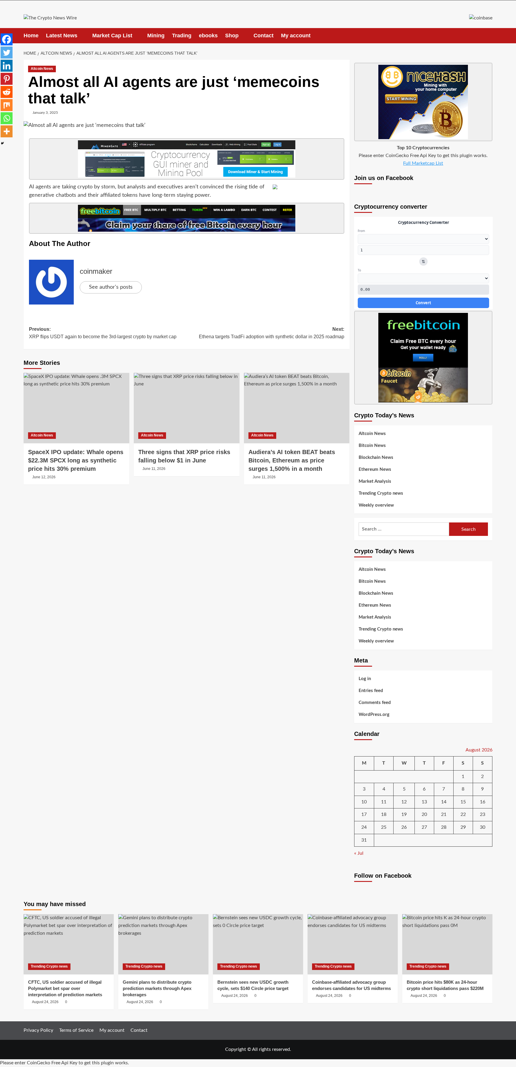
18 (383, 814)
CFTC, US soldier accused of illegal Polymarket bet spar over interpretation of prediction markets (65, 988)
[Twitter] (7, 53)
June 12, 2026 (44, 477)
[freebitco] (186, 218)
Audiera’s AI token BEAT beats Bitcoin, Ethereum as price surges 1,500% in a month (291, 460)
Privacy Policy (38, 1030)
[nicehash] (423, 101)
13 (424, 802)
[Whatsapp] (7, 118)
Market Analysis (375, 481)
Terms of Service (76, 1030)
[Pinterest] (7, 79)
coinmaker (96, 271)
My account (296, 36)
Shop (232, 36)
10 (364, 802)
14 (443, 802)
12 (404, 802)
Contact (264, 36)
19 (404, 814)
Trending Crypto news (381, 493)
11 (383, 802)
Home (31, 36)
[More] (7, 131)
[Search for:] (404, 529)
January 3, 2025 (45, 112)
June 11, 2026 (153, 469)
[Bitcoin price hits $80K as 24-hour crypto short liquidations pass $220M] (447, 944)
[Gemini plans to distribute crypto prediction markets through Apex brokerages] (163, 944)
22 (463, 814)
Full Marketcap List (423, 163)
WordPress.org (374, 714)
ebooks (208, 36)
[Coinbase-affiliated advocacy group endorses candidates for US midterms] (353, 944)
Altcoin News (42, 69)
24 (364, 827)
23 (482, 814)
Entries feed (371, 690)
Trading (181, 36)
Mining (156, 36)
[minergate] (186, 159)
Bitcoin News (372, 445)
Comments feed (375, 702)
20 (424, 814)
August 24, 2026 (45, 1002)
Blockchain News (376, 457)
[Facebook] (7, 39)
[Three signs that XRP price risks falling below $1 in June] (186, 408)
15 (463, 802)
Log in (365, 679)
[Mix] (7, 105)
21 (443, 814)
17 (364, 814)
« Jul (358, 853)
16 (482, 802)
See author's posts (111, 287)
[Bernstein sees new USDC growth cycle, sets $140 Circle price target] (258, 944)
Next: (271, 333)
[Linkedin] (7, 66)
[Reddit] (7, 92)
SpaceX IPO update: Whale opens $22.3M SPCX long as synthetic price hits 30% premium (75, 460)
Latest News (61, 36)
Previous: (102, 333)
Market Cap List (112, 36)
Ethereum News (375, 469)
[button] (488, 35)
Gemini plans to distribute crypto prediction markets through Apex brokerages (157, 988)
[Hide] (2, 143)
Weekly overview (376, 505)
